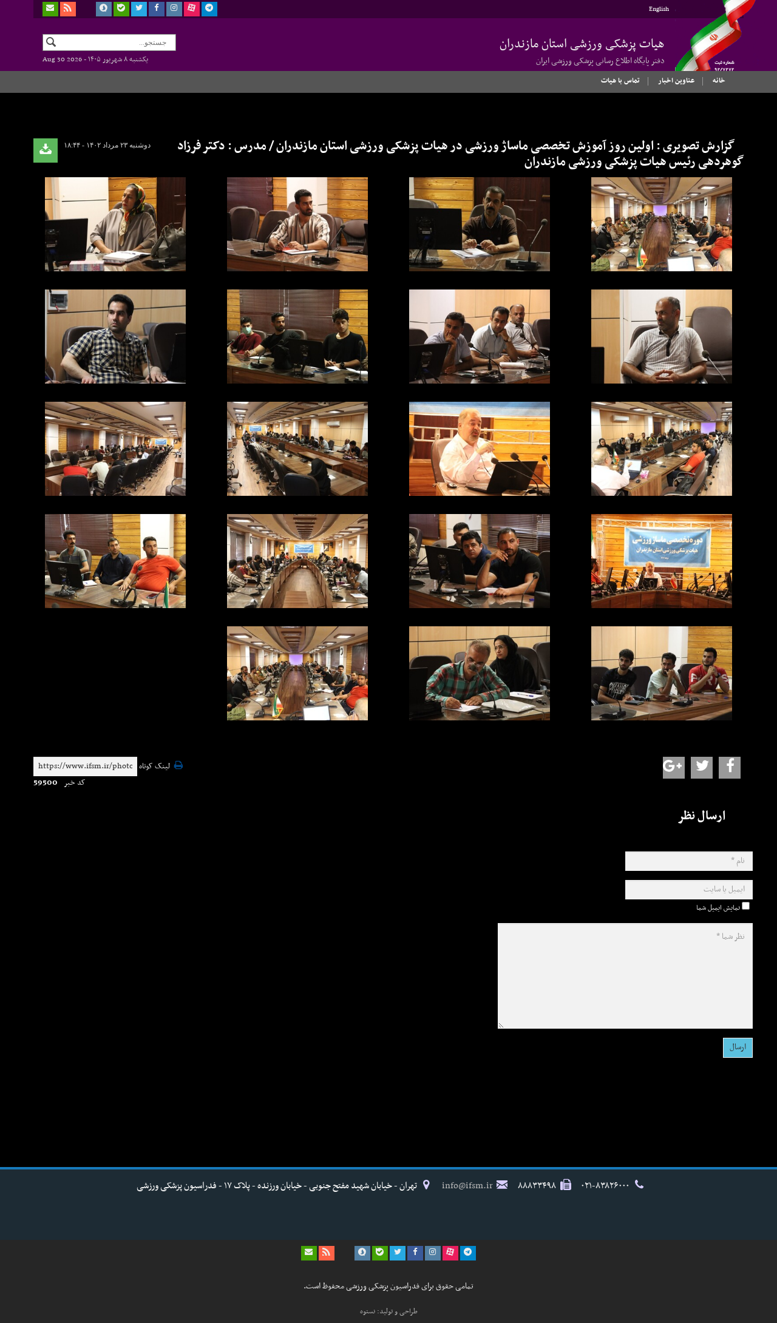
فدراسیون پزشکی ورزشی (704, 46)
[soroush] (104, 9)
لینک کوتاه (154, 766)
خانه (719, 81)
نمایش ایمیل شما (718, 908)
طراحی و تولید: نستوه (389, 1311)
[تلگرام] (209, 9)
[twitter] (139, 9)
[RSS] (68, 9)
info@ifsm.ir (467, 1186)
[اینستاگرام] (174, 9)
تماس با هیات (620, 81)
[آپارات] (192, 9)
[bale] (121, 9)
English (659, 9)
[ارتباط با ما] (50, 9)
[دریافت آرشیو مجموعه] (45, 150)
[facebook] (157, 9)
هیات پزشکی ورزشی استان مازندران (582, 51)
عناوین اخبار (676, 81)
